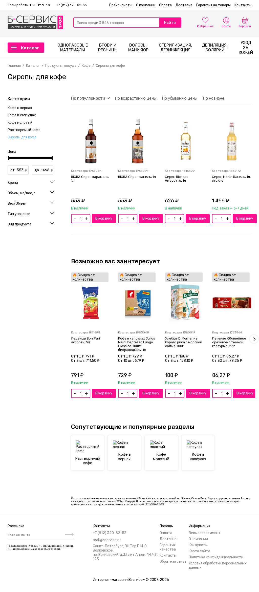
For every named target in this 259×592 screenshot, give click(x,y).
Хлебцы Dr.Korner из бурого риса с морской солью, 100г (183, 342)
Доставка (184, 5)
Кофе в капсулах (22, 115)
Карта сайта (199, 551)
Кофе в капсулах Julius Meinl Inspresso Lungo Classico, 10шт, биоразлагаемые (136, 344)
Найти (170, 22)
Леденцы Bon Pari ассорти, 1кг (85, 340)
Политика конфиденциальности (216, 557)
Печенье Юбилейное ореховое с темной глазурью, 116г (229, 342)
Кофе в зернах (20, 108)
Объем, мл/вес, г (21, 193)
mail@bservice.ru (107, 540)
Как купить (198, 545)
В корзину (103, 218)
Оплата (165, 5)
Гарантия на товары (213, 5)
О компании (145, 5)
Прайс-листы (120, 5)
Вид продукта (19, 224)
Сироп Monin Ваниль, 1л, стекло (231, 178)
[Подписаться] (68, 535)
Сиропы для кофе (22, 137)
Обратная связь (173, 561)
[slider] (8, 158)
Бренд (13, 183)
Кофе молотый (20, 122)
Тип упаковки (19, 214)
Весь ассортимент (205, 533)
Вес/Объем (17, 204)
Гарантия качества (168, 547)
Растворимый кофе (24, 130)
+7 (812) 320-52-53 (71, 5)
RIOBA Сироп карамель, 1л (90, 178)
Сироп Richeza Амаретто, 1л (176, 178)
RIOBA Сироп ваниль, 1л (137, 177)
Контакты (242, 5)
